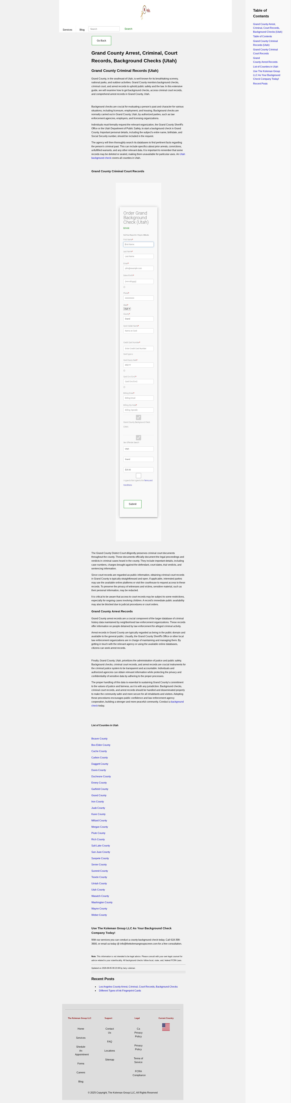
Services (67, 29)
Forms (80, 1063)
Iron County (97, 801)
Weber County (99, 915)
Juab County (98, 808)
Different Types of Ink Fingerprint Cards (120, 990)
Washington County (101, 902)
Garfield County (99, 789)
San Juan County (100, 852)
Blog (82, 29)
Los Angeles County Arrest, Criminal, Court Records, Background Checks (138, 986)
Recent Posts (260, 83)
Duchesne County (101, 776)
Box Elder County (100, 745)
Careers (81, 1072)
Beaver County (99, 738)
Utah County (98, 889)
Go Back (101, 40)
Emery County (99, 782)
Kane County (98, 814)
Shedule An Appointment (82, 1050)
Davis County (98, 770)
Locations (109, 1050)
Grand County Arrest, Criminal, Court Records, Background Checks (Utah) (267, 28)
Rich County (98, 839)
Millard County (99, 820)
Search (128, 29)
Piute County (98, 833)
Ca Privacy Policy (138, 1032)
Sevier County (99, 864)
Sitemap (109, 1059)
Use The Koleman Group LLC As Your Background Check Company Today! (266, 75)
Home (81, 1028)
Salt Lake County (100, 845)
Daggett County (99, 764)
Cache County (99, 751)
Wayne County (99, 908)
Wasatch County (100, 896)
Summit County (99, 871)
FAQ (109, 1041)
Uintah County (99, 883)
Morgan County (99, 827)
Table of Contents (262, 36)
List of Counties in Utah (265, 66)
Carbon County (99, 757)
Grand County (98, 795)
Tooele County (99, 877)
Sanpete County (100, 858)
